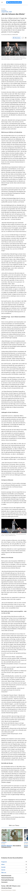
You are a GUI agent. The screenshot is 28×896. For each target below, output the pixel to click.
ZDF (10, 886)
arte (19, 886)
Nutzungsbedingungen (7, 880)
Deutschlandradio (6, 875)
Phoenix (14, 886)
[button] (2, 2)
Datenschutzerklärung (7, 877)
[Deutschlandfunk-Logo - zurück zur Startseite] (14, 2)
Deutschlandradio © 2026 (8, 890)
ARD (7, 886)
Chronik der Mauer (6, 888)
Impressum (4, 882)
